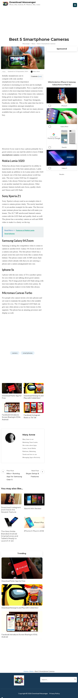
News (3, 71)
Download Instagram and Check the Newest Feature (11, 509)
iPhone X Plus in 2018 (34, 531)
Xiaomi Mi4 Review (32, 508)
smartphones (27, 353)
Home (26, 671)
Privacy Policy (54, 693)
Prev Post (14, 475)
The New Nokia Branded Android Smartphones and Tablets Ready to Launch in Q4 (9, 536)
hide (40, 76)
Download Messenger (22, 2)
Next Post (32, 474)
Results (61, 174)
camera (14, 353)
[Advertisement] (39, 21)
